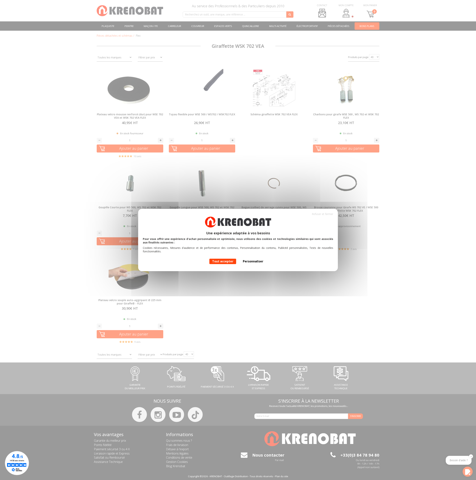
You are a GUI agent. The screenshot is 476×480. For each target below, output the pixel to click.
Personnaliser (253, 261)
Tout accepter (222, 261)
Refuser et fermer (322, 214)
